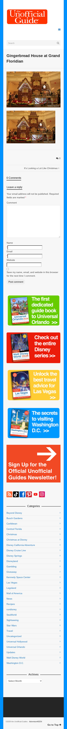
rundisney (12, 609)
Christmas (12, 534)
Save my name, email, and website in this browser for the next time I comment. (32, 274)
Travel (10, 631)
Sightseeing (13, 620)
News (9, 598)
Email (9, 251)
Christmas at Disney (17, 539)
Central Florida (14, 529)
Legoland (11, 588)
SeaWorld (12, 614)
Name (10, 242)
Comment (12, 202)
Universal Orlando (16, 647)
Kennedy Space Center (18, 577)
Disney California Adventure (21, 545)
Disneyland (12, 561)
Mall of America (14, 593)
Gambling (11, 566)
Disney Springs (14, 555)
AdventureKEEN (35, 721)
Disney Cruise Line (16, 550)
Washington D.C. (15, 663)
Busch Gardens (14, 518)
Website (11, 260)
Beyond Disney (14, 513)
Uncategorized (14, 636)
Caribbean (12, 523)
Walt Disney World (16, 657)
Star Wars (12, 625)
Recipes (11, 604)
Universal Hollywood (17, 641)
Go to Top (53, 724)
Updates (11, 652)
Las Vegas (12, 582)
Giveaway (12, 572)
